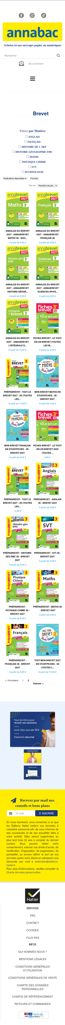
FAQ (32, 915)
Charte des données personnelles (33, 987)
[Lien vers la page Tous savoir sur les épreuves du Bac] (32, 756)
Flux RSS (32, 937)
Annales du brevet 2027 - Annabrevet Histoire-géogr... (17, 288)
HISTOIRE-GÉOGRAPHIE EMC (34, 152)
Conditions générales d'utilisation (32, 968)
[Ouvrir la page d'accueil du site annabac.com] (32, 772)
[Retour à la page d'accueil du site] (32, 31)
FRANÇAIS (34, 142)
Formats (34, 178)
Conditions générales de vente (32, 977)
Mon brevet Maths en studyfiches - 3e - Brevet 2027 (47, 395)
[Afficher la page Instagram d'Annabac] (32, 15)
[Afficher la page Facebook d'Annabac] (21, 15)
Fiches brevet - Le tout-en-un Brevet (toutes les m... (47, 341)
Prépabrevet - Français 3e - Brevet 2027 (17, 664)
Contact (32, 923)
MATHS (34, 157)
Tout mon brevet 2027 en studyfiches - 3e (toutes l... (47, 664)
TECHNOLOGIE (34, 172)
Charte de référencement (32, 996)
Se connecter (36, 63)
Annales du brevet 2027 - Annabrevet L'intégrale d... (17, 341)
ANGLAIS (34, 137)
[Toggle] (32, 78)
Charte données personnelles (23, 872)
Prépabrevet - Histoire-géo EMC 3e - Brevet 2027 (17, 556)
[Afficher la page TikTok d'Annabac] (43, 15)
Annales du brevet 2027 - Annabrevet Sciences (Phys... (47, 288)
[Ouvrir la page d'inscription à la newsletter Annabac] (21, 63)
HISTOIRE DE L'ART (33, 147)
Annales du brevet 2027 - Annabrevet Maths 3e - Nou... (17, 234)
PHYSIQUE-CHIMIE (33, 162)
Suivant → (38, 683)
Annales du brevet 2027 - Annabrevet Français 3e (47, 234)
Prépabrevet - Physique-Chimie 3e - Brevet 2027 (18, 610)
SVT (33, 167)
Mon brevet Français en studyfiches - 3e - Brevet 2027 (17, 449)
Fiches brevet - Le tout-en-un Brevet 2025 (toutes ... (47, 449)
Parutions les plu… (46, 185)
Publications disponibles (14, 178)
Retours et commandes (32, 1004)
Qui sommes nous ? (32, 951)
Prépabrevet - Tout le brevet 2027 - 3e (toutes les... (17, 395)
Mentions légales (32, 959)
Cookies (32, 930)
